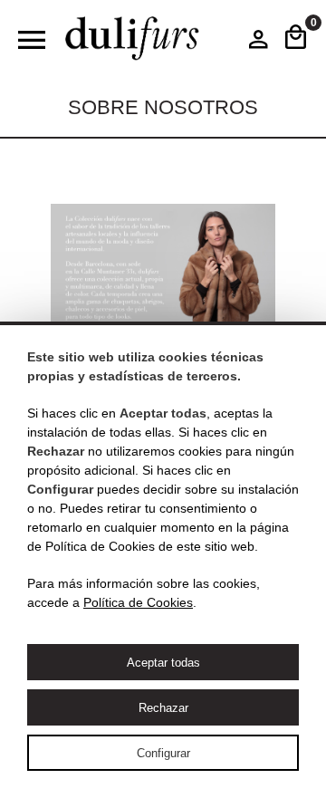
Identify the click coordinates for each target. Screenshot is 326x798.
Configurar (163, 753)
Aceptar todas (163, 662)
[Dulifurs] (132, 38)
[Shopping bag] (296, 39)
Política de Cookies (138, 602)
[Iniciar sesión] (258, 43)
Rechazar (163, 708)
